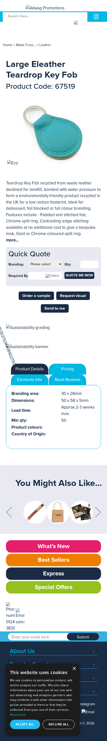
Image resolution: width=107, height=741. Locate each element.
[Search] (80, 26)
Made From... (26, 45)
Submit (83, 637)
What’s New (53, 546)
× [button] (74, 669)
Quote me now (79, 275)
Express (53, 573)
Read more (18, 714)
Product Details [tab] (29, 369)
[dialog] (42, 699)
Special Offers (53, 587)
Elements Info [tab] (29, 379)
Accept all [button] (25, 724)
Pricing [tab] (67, 369)
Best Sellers (53, 559)
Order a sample (36, 295)
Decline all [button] (59, 724)
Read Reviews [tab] (67, 379)
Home (7, 45)
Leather (45, 45)
